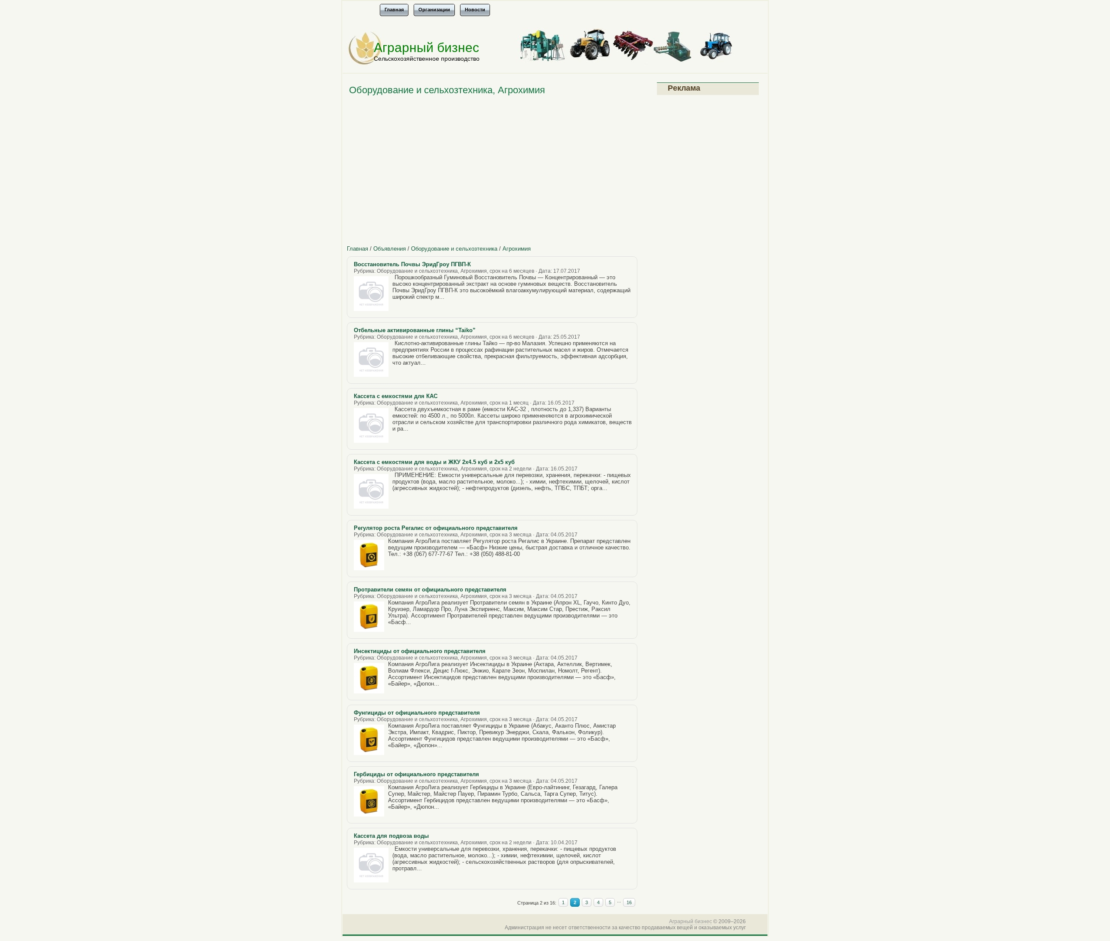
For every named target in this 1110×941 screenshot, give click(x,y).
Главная (357, 248)
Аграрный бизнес (426, 47)
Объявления (389, 248)
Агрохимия (517, 248)
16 (629, 902)
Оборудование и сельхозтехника (454, 248)
